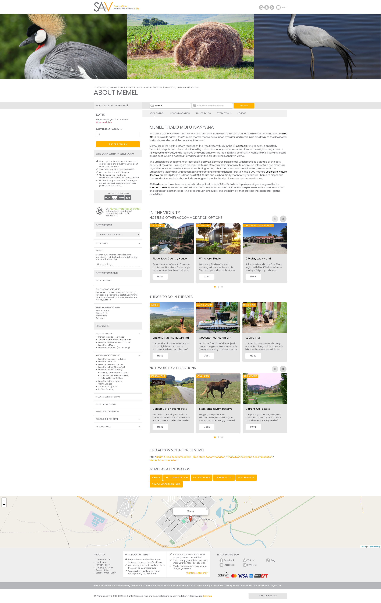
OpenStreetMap (374, 546)
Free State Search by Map (108, 397)
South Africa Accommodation (173, 457)
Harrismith (114, 295)
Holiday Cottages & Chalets (114, 375)
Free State (169, 87)
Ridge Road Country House (170, 258)
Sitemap (207, 596)
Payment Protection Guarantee (125, 209)
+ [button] (4, 500)
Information (116, 87)
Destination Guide (105, 333)
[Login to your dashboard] (266, 7)
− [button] (4, 504)
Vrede (99, 300)
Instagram (229, 565)
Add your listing (268, 595)
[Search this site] (261, 7)
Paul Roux (101, 297)
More (160, 276)
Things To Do (203, 113)
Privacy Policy (103, 565)
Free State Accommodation (209, 457)
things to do (223, 477)
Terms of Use (102, 570)
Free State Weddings (106, 404)
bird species (161, 184)
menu (278, 7)
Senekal (120, 297)
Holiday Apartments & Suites (115, 372)
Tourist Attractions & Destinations (144, 87)
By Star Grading (106, 389)
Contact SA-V (103, 559)
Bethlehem (101, 292)
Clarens (111, 292)
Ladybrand (132, 295)
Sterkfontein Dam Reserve (215, 409)
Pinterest (252, 565)
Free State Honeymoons (110, 381)
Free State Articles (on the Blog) (114, 347)
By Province (102, 243)
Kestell (123, 295)
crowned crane (253, 178)
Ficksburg (130, 292)
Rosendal (110, 297)
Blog (273, 560)
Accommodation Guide (108, 355)
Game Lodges (105, 384)
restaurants (246, 477)
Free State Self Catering (110, 369)
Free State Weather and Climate (114, 342)
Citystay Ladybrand (258, 258)
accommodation (176, 477)
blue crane (233, 178)
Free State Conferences (107, 412)
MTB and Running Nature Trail (171, 338)
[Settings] (272, 7)
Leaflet (363, 546)
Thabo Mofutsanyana (188, 87)
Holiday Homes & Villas (112, 378)
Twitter (251, 560)
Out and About (103, 426)
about (156, 477)
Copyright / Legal (104, 567)
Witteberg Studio (210, 258)
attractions (201, 477)
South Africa (101, 87)
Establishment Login (106, 572)
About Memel (157, 113)
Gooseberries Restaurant (215, 338)
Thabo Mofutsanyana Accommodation (249, 457)
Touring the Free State (107, 419)
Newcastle (156, 152)
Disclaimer (101, 562)
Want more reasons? (196, 573)
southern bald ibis (160, 187)
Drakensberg (240, 146)
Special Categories (107, 386)
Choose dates (104, 122)
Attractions (224, 113)
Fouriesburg (102, 295)
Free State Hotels (107, 361)
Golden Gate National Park (170, 409)
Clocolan (120, 292)
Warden (107, 300)
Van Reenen (131, 297)
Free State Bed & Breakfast (111, 367)
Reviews (242, 113)
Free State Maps (106, 345)
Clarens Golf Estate (258, 409)
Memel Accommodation (163, 460)
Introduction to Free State (111, 337)
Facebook (229, 560)
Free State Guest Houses (110, 364)
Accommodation (180, 113)
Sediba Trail (252, 338)
